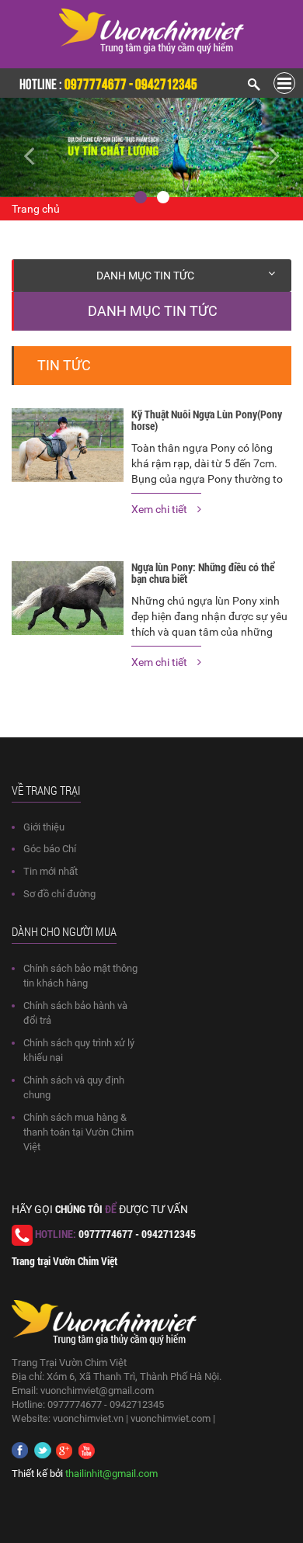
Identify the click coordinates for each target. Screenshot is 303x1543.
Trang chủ (36, 209)
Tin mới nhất (50, 871)
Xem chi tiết (160, 509)
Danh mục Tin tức (145, 275)
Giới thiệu (43, 827)
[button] (23, 147)
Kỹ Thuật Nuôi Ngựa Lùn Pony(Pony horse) (206, 420)
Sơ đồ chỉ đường (59, 894)
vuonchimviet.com (171, 1418)
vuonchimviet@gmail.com (97, 1390)
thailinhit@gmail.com (111, 1473)
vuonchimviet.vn (88, 1418)
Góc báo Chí (49, 849)
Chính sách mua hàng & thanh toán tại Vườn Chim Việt (78, 1132)
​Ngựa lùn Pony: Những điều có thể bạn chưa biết (202, 573)
